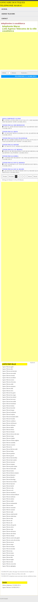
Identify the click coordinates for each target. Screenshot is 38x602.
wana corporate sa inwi (11, 118)
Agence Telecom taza (7, 551)
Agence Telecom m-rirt (7, 490)
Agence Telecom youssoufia (9, 564)
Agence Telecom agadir (7, 367)
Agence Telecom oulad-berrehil (9, 514)
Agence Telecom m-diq (7, 488)
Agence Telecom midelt (7, 501)
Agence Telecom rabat (7, 518)
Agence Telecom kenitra (8, 471)
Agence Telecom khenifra (8, 477)
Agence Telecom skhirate (8, 535)
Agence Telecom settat (7, 529)
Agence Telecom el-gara (8, 436)
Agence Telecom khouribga (8, 479)
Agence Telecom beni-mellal (9, 401)
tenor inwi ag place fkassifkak (14, 138)
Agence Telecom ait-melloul (9, 377)
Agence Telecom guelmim (8, 453)
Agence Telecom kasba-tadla (9, 468)
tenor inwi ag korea (10, 156)
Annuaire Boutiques (12, 2)
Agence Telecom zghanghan (9, 566)
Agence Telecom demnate (8, 432)
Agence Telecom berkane (8, 406)
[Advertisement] (19, 51)
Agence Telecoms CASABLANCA (10, 587)
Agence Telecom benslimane (9, 403)
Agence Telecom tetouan (8, 555)
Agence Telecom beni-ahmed (9, 397)
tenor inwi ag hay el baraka (13, 162)
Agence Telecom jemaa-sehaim (9, 466)
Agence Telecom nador (7, 505)
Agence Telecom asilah (7, 384)
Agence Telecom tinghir (8, 559)
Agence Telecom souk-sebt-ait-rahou (11, 540)
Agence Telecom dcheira (8, 429)
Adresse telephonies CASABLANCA (11, 585)
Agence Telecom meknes (8, 499)
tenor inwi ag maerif (10, 145)
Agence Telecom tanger (7, 544)
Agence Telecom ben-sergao (9, 395)
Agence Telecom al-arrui (8, 380)
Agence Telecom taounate (8, 546)
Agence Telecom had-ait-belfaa (9, 457)
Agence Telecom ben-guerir (9, 393)
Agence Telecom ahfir (7, 369)
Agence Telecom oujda (7, 512)
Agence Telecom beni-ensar (9, 399)
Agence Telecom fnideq (8, 451)
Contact (5, 18)
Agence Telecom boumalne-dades (10, 416)
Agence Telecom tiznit (7, 561)
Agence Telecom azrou (7, 390)
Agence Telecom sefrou (8, 527)
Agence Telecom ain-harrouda (9, 371)
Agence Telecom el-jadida (8, 438)
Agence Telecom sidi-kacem (9, 531)
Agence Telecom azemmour (9, 386)
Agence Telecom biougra (8, 410)
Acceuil (4, 9)
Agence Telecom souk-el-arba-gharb (11, 538)
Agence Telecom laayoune (8, 483)
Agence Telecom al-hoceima (9, 382)
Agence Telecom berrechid (8, 408)
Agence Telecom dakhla (8, 427)
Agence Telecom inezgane (8, 464)
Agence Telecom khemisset (8, 475)
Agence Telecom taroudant (8, 548)
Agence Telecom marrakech (9, 492)
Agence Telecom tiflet (7, 557)
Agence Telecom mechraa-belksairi (10, 494)
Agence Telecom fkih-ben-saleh (9, 449)
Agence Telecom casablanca (9, 421)
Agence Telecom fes (7, 447)
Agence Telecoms (8, 14)
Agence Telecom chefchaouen (9, 423)
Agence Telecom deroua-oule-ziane (10, 434)
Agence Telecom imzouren (8, 462)
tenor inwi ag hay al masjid (13, 169)
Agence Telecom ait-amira (8, 375)
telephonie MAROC (11, 5)
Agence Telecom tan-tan (8, 542)
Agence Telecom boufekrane (9, 412)
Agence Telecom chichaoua (8, 425)
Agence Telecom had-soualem (9, 460)
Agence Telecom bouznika (8, 418)
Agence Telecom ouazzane (8, 509)
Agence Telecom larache (8, 486)
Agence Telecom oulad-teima (9, 516)
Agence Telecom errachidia (8, 442)
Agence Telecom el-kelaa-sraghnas (10, 440)
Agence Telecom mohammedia (9, 503)
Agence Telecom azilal (7, 388)
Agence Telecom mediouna (8, 497)
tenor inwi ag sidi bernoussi (13, 125)
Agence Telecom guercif (8, 455)
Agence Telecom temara (8, 553)
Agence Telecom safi (7, 520)
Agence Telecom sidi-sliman (9, 533)
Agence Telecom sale (7, 522)
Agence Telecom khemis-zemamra (10, 473)
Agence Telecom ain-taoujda (9, 373)
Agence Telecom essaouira (8, 445)
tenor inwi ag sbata (10, 131)
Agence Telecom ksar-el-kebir (9, 481)
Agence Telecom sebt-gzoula (9, 525)
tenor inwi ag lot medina (12, 149)
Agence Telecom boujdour (8, 414)
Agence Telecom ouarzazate (9, 507)
